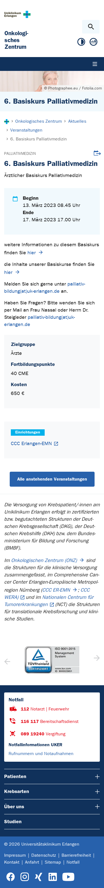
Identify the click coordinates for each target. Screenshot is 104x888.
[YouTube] (68, 877)
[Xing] (38, 877)
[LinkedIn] (52, 877)
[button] (96, 660)
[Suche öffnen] (91, 27)
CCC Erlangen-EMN (31, 443)
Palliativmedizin (20, 153)
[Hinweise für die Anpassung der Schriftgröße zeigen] (93, 43)
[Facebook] (10, 877)
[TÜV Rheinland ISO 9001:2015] (52, 659)
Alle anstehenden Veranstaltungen (52, 479)
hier (31, 253)
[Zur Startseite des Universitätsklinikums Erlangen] (17, 14)
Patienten (15, 776)
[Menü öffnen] (95, 64)
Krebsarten (16, 791)
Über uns (14, 807)
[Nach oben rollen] (95, 879)
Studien (13, 821)
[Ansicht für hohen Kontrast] (81, 43)
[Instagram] (25, 877)
